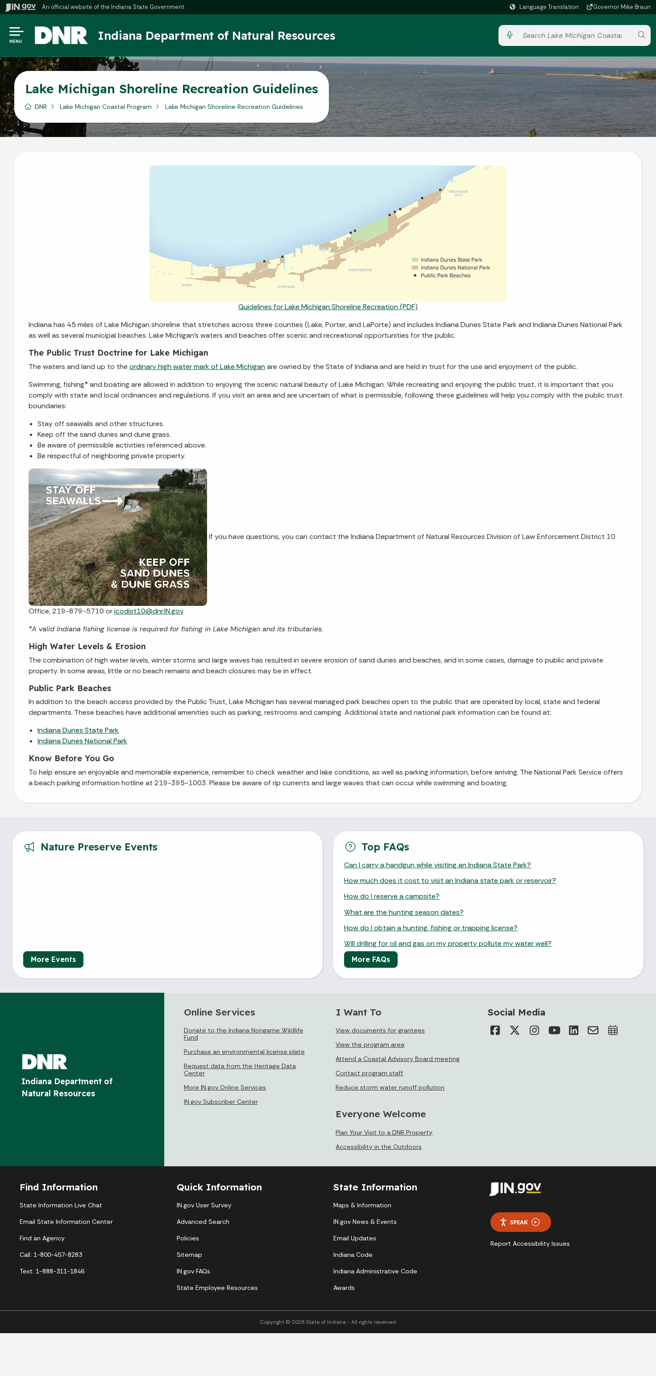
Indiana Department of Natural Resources (216, 35)
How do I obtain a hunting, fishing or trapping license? (431, 928)
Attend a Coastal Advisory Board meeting (398, 1059)
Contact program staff (369, 1073)
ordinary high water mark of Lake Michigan (197, 366)
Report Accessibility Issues (530, 1243)
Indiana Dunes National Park (82, 741)
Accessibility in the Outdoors (379, 1147)
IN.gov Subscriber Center (221, 1102)
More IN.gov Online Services (225, 1087)
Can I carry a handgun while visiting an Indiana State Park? (437, 865)
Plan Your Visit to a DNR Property (384, 1132)
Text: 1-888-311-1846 (52, 1271)
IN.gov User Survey (204, 1205)
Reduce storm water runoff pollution (390, 1087)
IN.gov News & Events (365, 1222)
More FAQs (371, 959)
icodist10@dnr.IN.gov (148, 611)
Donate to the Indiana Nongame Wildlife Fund (243, 1033)
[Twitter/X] (514, 1030)
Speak (519, 1222)
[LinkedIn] (573, 1030)
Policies (188, 1238)
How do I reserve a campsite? (392, 896)
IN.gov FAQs (193, 1271)
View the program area (370, 1044)
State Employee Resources (217, 1288)
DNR (41, 107)
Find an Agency (42, 1238)
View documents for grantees (380, 1030)
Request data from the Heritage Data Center (240, 1069)
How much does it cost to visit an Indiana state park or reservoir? (450, 880)
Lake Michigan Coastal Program (106, 107)
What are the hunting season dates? (404, 912)
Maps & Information (362, 1205)
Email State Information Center (66, 1222)
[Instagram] (534, 1030)
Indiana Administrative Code (375, 1271)
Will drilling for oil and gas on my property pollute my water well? (448, 943)
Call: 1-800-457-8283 (51, 1255)
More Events (53, 959)
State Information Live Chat (61, 1205)
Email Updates (354, 1238)
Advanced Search (203, 1222)
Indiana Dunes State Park (78, 730)
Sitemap (189, 1255)
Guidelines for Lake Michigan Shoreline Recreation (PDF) (328, 306)
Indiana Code (353, 1255)
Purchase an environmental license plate (244, 1052)
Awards (344, 1288)
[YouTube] (554, 1030)
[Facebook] (495, 1030)
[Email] (593, 1030)
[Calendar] (613, 1030)
